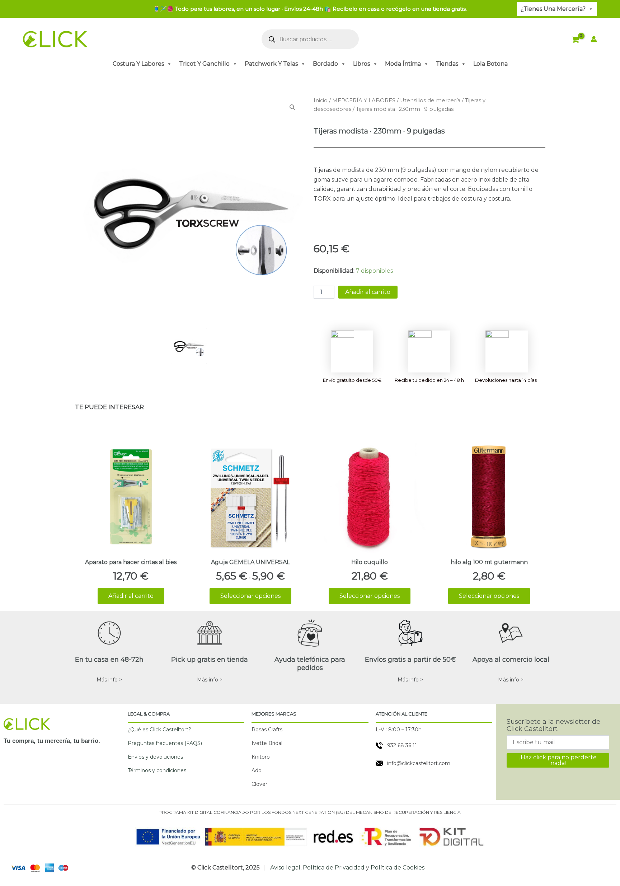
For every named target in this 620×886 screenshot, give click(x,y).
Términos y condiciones (157, 770)
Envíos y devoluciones (155, 757)
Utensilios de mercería (430, 100)
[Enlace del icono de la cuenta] (594, 39)
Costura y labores (138, 63)
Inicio (321, 100)
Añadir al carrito (367, 292)
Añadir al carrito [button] (131, 595)
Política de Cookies (397, 867)
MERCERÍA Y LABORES (363, 100)
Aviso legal (285, 867)
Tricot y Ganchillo (204, 63)
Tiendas (447, 63)
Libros (361, 63)
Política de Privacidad (334, 867)
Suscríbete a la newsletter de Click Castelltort (553, 725)
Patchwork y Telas (271, 63)
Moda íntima (403, 63)
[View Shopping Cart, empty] (575, 40)
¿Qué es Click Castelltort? (159, 729)
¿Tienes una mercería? (553, 8)
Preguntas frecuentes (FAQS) (165, 743)
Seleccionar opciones (250, 595)
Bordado (325, 63)
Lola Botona (490, 63)
